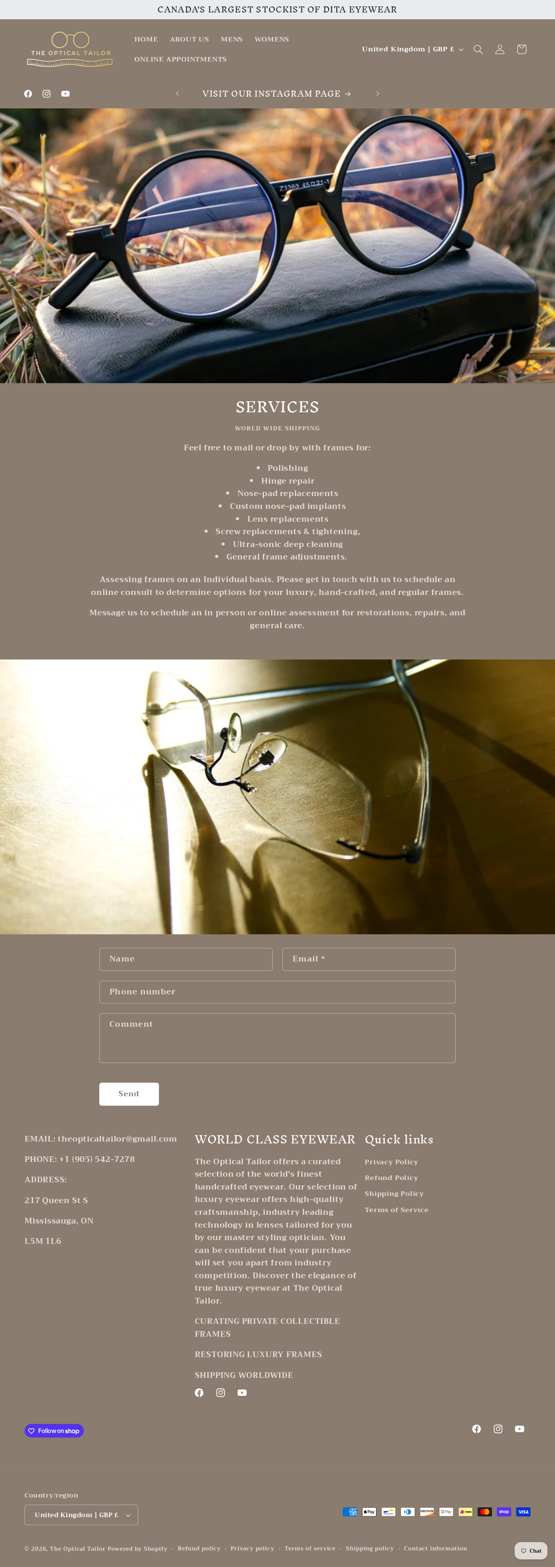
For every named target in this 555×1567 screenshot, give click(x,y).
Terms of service (310, 1549)
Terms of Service (397, 1210)
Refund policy (199, 1549)
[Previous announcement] (177, 93)
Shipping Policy (394, 1194)
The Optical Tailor (77, 1549)
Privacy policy (252, 1549)
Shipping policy (370, 1549)
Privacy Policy (391, 1162)
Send (129, 1094)
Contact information (435, 1549)
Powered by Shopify (138, 1549)
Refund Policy (391, 1178)
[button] (478, 49)
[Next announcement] (378, 93)
